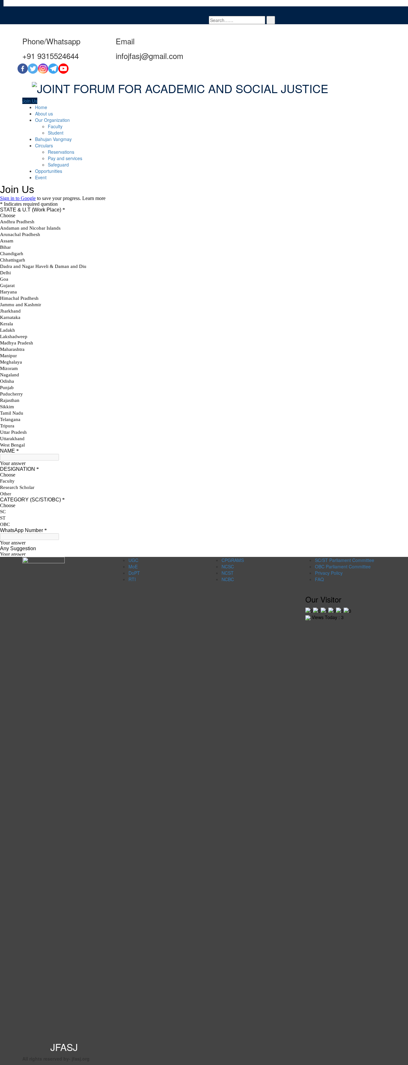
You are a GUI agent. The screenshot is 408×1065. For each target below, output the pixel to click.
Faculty (55, 126)
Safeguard (58, 164)
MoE (133, 566)
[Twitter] (33, 68)
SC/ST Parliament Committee (344, 560)
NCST (228, 573)
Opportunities (48, 171)
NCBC (228, 579)
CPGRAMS (233, 560)
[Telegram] (53, 68)
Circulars (44, 145)
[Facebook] (23, 68)
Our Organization (52, 120)
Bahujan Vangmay (53, 139)
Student (55, 132)
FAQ (319, 579)
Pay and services (65, 158)
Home (41, 107)
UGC (133, 560)
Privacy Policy (329, 573)
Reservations (61, 152)
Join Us (29, 101)
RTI (132, 579)
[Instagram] (43, 68)
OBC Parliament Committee (343, 566)
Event (41, 177)
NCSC (228, 566)
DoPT (134, 573)
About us (44, 113)
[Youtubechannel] (63, 68)
